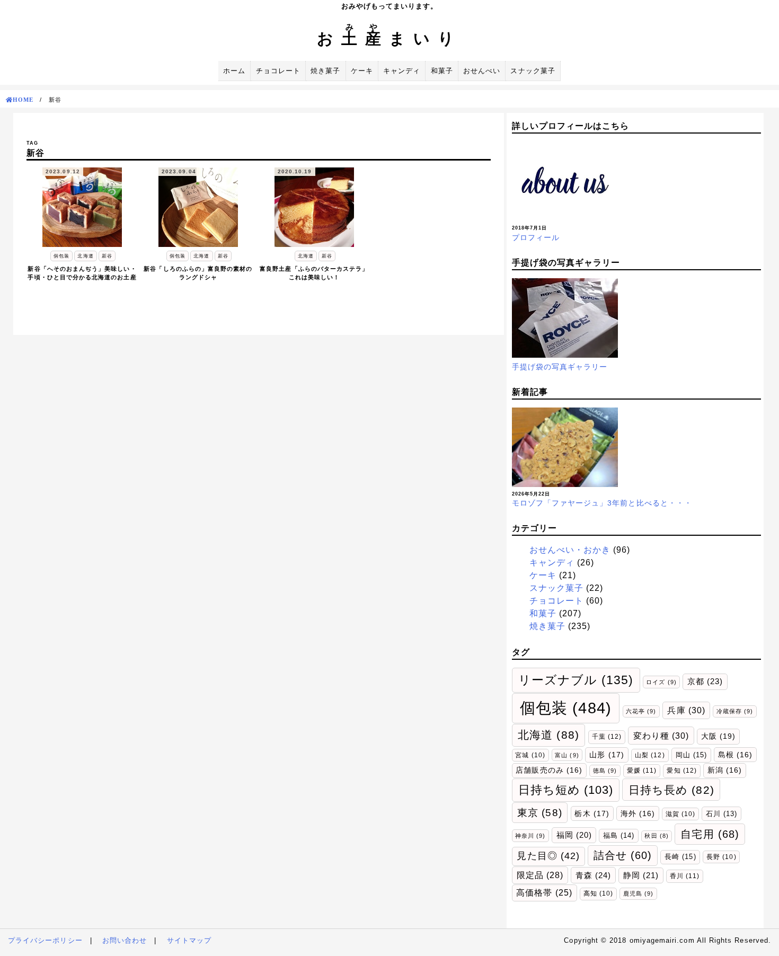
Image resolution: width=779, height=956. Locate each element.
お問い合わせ (124, 940)
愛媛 (642, 770)
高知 (598, 893)
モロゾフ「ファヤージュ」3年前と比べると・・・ (602, 503)
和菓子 (442, 71)
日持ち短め (566, 789)
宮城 (530, 754)
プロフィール (536, 237)
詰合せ (623, 855)
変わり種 (661, 735)
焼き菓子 (325, 71)
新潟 (724, 770)
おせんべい (481, 71)
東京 (539, 812)
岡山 (691, 755)
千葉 (607, 736)
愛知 (681, 770)
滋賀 (680, 813)
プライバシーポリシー (45, 940)
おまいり (389, 38)
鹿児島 (638, 893)
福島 (618, 835)
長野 (721, 856)
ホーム (234, 71)
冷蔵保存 (735, 711)
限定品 (540, 875)
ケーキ (362, 71)
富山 (567, 755)
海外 (638, 814)
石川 (721, 814)
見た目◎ (548, 856)
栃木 (591, 813)
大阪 (718, 736)
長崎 (680, 857)
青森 (593, 875)
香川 (685, 876)
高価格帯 (544, 892)
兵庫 (686, 710)
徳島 (605, 770)
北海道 (548, 735)
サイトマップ (189, 940)
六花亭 (641, 711)
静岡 (641, 875)
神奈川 (530, 836)
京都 (705, 681)
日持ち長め (671, 790)
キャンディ (401, 71)
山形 (606, 754)
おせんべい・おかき (570, 549)
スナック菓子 (532, 71)
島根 (735, 755)
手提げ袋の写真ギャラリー (560, 366)
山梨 (650, 755)
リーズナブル (575, 680)
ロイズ (661, 682)
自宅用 (709, 834)
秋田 (656, 836)
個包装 (566, 707)
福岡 (574, 835)
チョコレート (278, 71)
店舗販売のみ (549, 770)
